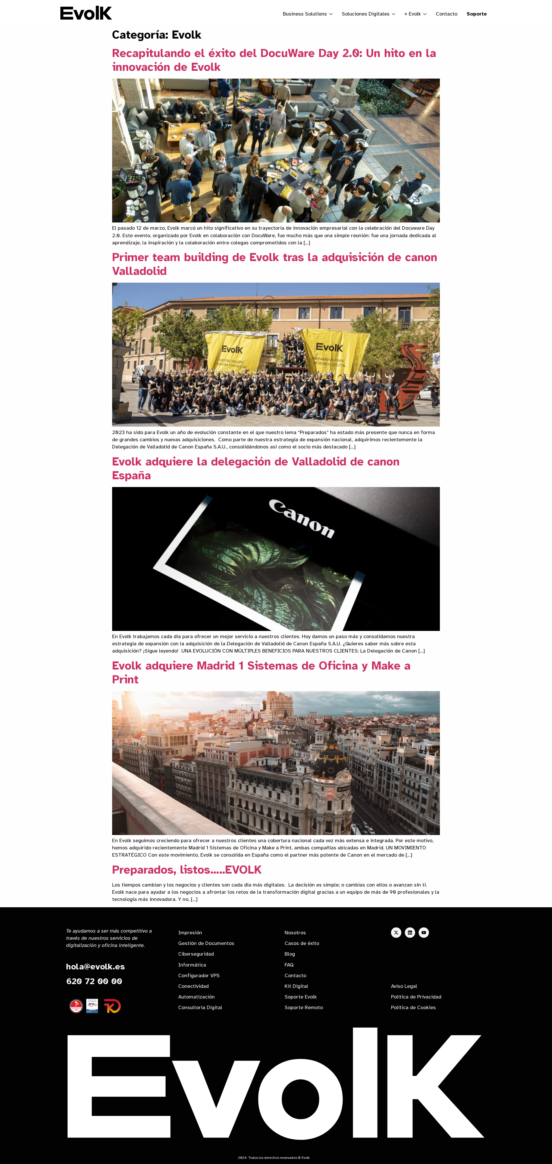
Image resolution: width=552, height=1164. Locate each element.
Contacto (446, 14)
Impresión (190, 932)
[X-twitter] (396, 932)
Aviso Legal (404, 986)
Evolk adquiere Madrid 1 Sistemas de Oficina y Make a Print (261, 673)
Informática (192, 965)
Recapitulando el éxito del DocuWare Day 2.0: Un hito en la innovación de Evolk (274, 60)
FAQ (289, 965)
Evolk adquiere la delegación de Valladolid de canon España (256, 468)
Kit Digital (296, 986)
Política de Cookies (413, 1007)
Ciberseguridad (196, 954)
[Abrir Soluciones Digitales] (393, 14)
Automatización (196, 997)
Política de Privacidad (416, 997)
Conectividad (193, 986)
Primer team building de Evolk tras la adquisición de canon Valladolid (274, 264)
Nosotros (295, 932)
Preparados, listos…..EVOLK (187, 870)
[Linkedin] (410, 932)
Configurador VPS (199, 975)
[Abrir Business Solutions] (331, 14)
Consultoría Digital (200, 1007)
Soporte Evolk (301, 997)
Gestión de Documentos (206, 943)
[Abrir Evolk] (425, 14)
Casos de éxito (302, 943)
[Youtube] (424, 932)
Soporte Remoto (304, 1007)
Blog (290, 954)
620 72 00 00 (94, 981)
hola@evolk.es (95, 966)
